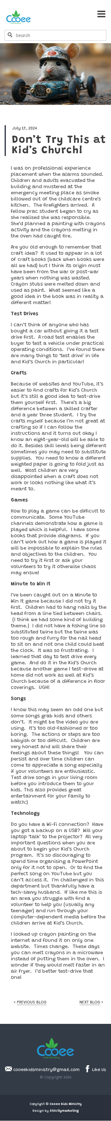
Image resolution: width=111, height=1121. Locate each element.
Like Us (98, 1070)
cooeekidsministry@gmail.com (46, 1070)
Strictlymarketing (64, 1111)
